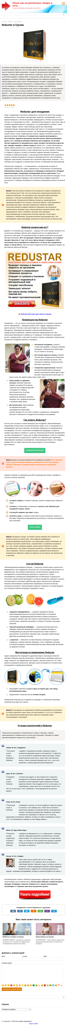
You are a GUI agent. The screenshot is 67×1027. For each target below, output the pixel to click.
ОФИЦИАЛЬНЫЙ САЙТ (35, 450)
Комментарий (7, 963)
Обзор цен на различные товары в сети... (32, 4)
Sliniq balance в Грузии (45, 937)
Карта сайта (33, 1023)
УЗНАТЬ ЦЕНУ (34, 527)
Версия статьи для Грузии (34, 60)
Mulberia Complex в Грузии (13, 937)
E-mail (25, 956)
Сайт (45, 956)
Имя (3, 956)
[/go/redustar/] (34, 280)
